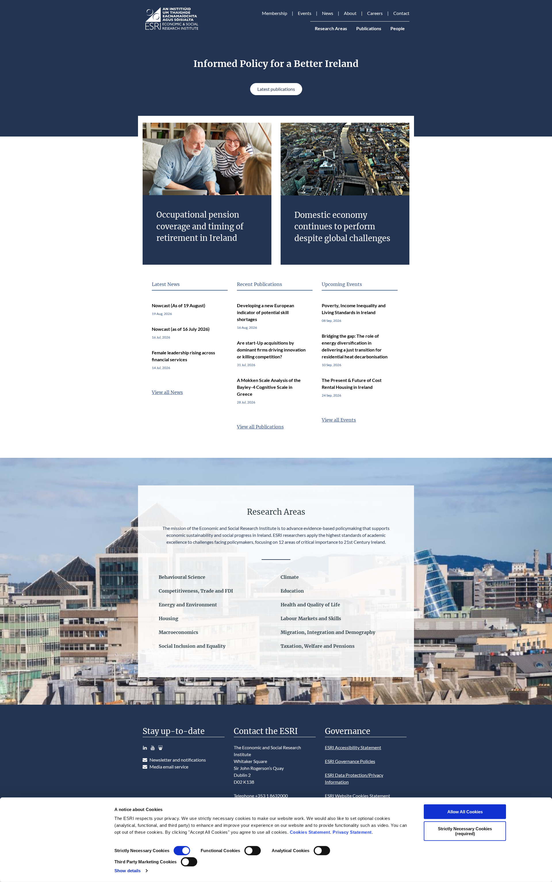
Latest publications (276, 89)
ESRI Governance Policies (350, 761)
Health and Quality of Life (310, 605)
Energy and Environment (188, 605)
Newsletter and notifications (178, 759)
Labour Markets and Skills (311, 618)
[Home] (171, 29)
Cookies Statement (310, 832)
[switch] (252, 850)
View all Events (339, 420)
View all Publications (260, 427)
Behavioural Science (182, 577)
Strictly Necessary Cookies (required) (465, 831)
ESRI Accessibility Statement (353, 747)
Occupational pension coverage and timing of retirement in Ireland (200, 226)
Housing (168, 618)
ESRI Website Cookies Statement (357, 795)
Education (292, 591)
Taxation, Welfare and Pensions (317, 646)
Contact (401, 13)
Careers (375, 13)
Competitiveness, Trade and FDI (196, 591)
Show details (127, 870)
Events (304, 13)
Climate (290, 577)
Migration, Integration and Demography (328, 632)
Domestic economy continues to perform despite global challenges (342, 226)
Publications (368, 28)
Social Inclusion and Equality (192, 646)
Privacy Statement (352, 832)
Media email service (169, 766)
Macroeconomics (178, 632)
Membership (274, 13)
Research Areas (331, 28)
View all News (167, 392)
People (397, 28)
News (327, 13)
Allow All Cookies (465, 811)
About (350, 13)
